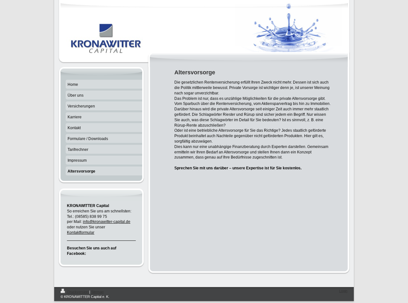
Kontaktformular (80, 232)
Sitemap (97, 292)
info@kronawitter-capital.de (106, 221)
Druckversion (77, 292)
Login (343, 291)
